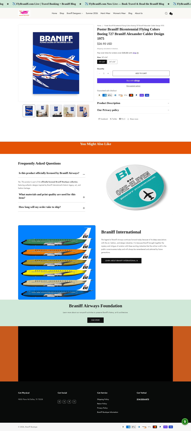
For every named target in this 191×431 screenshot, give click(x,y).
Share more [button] (134, 119)
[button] (166, 13)
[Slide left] (20, 111)
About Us (138, 13)
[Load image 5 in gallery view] (69, 111)
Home (54, 13)
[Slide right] (92, 111)
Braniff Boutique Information (107, 412)
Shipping (100, 49)
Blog (130, 13)
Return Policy (102, 403)
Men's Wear (105, 13)
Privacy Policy (102, 408)
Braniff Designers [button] (74, 13)
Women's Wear (119, 13)
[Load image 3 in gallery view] (42, 111)
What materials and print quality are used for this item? (47, 196)
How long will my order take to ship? (40, 207)
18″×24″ (102, 61)
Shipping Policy (103, 399)
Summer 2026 (92, 13)
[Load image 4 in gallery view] (56, 111)
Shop (62, 13)
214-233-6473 (143, 399)
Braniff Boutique (31, 427)
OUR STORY (95, 320)
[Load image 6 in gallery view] (83, 111)
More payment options (133, 86)
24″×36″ (112, 61)
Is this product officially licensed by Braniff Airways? (49, 173)
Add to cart (141, 73)
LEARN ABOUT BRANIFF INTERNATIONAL (120, 260)
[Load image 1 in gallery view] (29, 111)
